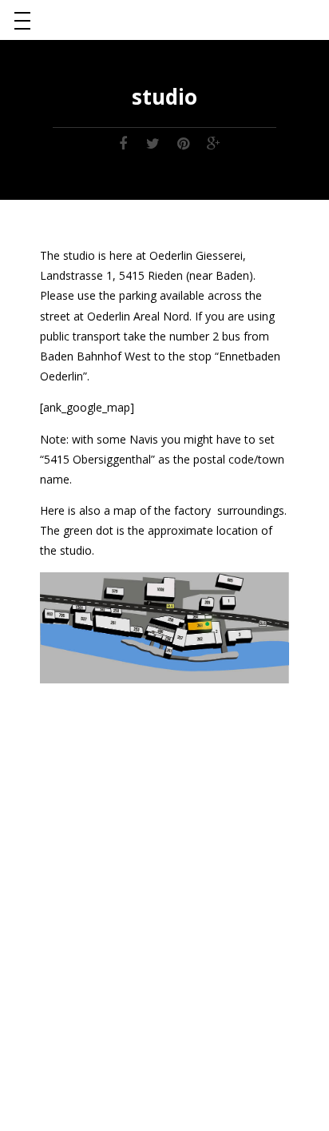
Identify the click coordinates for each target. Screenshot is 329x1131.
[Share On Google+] (214, 142)
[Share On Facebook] (123, 142)
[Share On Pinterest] (183, 142)
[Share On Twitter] (153, 142)
